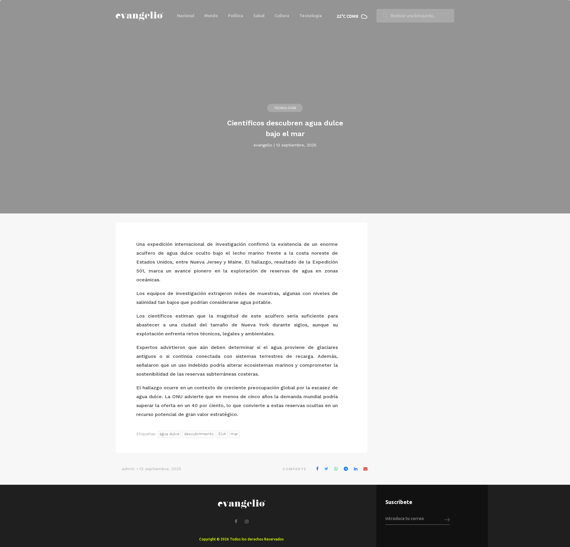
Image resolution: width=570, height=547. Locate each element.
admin (128, 468)
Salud (259, 15)
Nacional (185, 15)
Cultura (282, 15)
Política (235, 15)
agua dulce (169, 434)
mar (234, 434)
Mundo (211, 15)
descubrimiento (199, 434)
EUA (222, 434)
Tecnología (310, 15)
